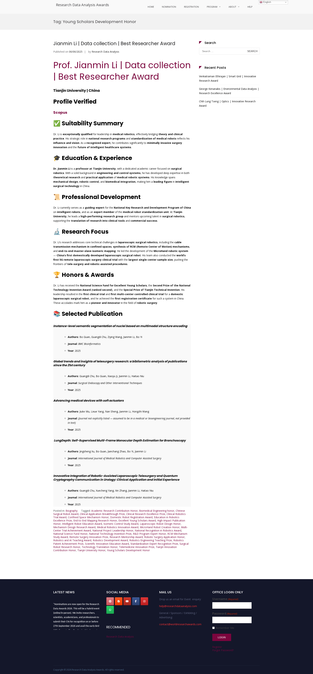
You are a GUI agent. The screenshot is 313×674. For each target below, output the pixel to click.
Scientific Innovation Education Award (107, 543)
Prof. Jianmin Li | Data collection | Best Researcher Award (122, 71)
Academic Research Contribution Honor (114, 510)
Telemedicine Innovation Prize (136, 547)
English (266, 2)
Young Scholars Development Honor (128, 550)
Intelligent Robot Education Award (82, 523)
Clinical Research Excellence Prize (145, 514)
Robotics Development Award (110, 540)
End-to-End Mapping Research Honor (95, 520)
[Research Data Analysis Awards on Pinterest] (110, 601)
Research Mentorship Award (126, 537)
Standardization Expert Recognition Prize (154, 543)
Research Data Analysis (105, 51)
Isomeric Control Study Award (120, 523)
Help (250, 6)
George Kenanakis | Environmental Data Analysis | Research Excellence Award (229, 91)
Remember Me (224, 628)
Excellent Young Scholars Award (137, 520)
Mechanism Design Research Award (74, 527)
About (232, 6)
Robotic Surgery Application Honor (164, 537)
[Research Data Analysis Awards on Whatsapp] (110, 610)
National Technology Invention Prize (110, 533)
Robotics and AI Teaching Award (72, 540)
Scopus (60, 112)
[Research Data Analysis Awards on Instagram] (144, 601)
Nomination (169, 6)
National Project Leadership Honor (112, 530)
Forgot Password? (223, 650)
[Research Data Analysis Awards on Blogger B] (118, 601)
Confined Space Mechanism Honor (88, 517)
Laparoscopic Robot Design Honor (160, 523)
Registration (191, 6)
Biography (72, 510)
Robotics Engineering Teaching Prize (150, 540)
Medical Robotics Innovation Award (117, 527)
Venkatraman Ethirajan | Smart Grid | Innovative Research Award (227, 78)
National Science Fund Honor (70, 533)
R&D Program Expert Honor (149, 533)
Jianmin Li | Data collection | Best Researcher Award (114, 43)
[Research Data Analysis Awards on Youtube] (127, 601)
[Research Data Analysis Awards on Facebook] (136, 601)
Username (225, 599)
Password (224, 613)
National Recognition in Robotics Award (158, 530)
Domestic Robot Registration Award (131, 517)
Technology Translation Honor (100, 547)
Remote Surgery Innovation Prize (88, 537)
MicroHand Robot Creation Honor (160, 527)
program (212, 6)
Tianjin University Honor (91, 550)
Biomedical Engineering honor (156, 510)
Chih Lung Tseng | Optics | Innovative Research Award (227, 103)
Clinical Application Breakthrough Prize (102, 514)
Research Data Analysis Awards (82, 4)
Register (217, 647)
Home (151, 6)
